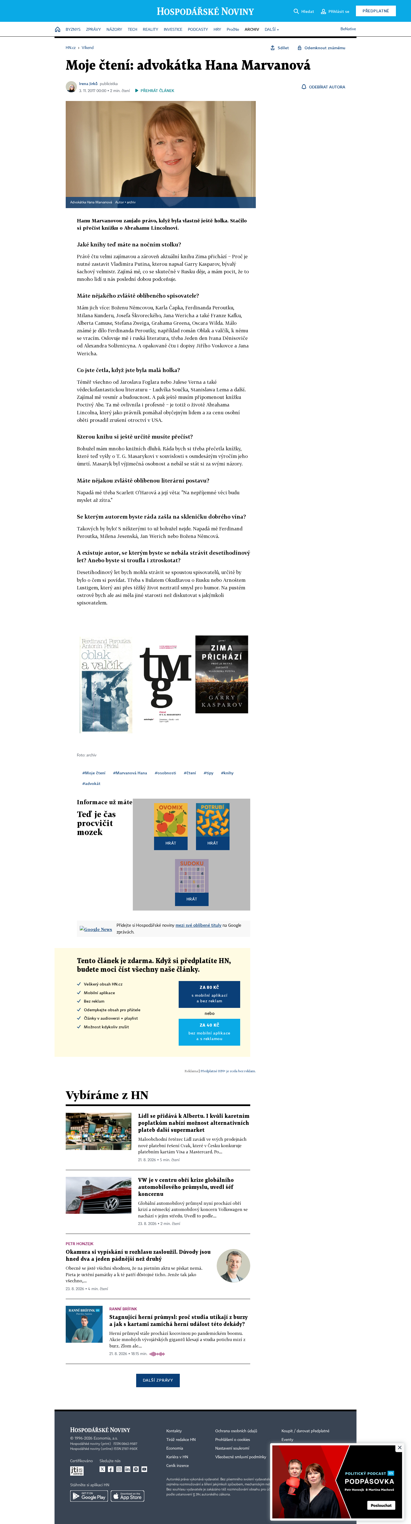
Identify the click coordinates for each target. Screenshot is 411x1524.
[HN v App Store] (127, 1496)
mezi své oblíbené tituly (198, 925)
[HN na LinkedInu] (127, 1469)
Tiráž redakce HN (181, 1440)
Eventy (287, 1440)
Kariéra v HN (177, 1457)
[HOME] (57, 30)
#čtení (190, 772)
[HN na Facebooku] (111, 1469)
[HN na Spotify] (136, 1469)
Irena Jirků (88, 83)
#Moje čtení (93, 772)
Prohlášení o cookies (232, 1440)
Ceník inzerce (177, 1466)
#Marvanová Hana (130, 772)
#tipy (208, 772)
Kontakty (174, 1431)
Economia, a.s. (106, 1438)
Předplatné (376, 10)
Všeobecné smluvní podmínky (240, 1457)
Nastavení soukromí (232, 1448)
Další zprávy (158, 1380)
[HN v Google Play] (89, 1496)
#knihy (227, 772)
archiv (131, 202)
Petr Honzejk (79, 1243)
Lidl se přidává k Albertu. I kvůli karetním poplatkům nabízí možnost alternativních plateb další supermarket (193, 1123)
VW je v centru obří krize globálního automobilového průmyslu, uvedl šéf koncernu (186, 1187)
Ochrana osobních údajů (236, 1431)
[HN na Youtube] (144, 1469)
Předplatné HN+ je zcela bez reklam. (228, 1071)
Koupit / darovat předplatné (305, 1431)
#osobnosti (165, 772)
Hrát (171, 843)
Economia (174, 1448)
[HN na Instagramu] (119, 1469)
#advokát (91, 783)
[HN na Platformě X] (102, 1469)
